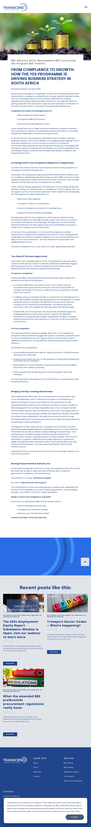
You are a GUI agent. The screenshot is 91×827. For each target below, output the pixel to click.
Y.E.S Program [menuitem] (69, 776)
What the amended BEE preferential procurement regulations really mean (23, 702)
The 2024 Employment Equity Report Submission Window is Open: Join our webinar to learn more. (22, 629)
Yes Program (19, 63)
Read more (10, 663)
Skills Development (42, 60)
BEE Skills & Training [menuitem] (71, 772)
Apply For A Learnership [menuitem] (73, 781)
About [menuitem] (35, 767)
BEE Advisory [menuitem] (68, 763)
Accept (74, 817)
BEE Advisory (19, 60)
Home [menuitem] (35, 763)
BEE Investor (37, 63)
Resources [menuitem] (37, 772)
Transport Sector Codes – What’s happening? (66, 623)
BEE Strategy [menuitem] (68, 767)
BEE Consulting (65, 60)
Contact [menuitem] (36, 776)
